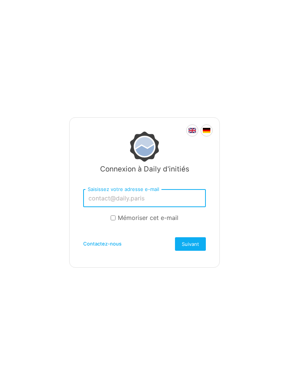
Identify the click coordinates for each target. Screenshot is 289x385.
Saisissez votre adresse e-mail (123, 189)
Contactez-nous (102, 244)
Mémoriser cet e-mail (148, 217)
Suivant (190, 244)
